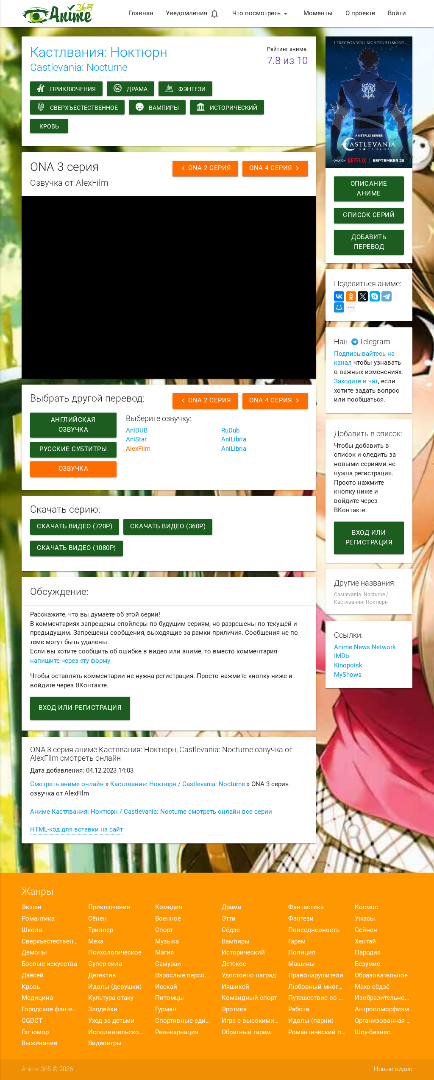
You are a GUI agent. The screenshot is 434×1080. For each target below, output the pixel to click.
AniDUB (136, 430)
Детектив (102, 975)
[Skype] (375, 296)
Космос (366, 907)
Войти (397, 13)
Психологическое (115, 952)
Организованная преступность (383, 1020)
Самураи (168, 964)
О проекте (360, 13)
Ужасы (365, 918)
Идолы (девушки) (115, 987)
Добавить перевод (368, 242)
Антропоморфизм (382, 1009)
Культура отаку (111, 998)
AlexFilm (138, 448)
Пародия (368, 952)
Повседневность (313, 930)
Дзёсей (33, 975)
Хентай (365, 941)
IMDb (341, 656)
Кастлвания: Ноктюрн (98, 52)
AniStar (136, 439)
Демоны (34, 952)
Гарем (297, 941)
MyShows (348, 674)
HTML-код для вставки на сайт (76, 829)
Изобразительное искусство (383, 998)
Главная (141, 13)
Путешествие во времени (316, 998)
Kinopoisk (348, 665)
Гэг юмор (35, 1032)
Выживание (39, 1043)
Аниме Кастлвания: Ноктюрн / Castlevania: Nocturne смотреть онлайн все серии (151, 811)
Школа (32, 930)
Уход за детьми (111, 1020)
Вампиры (164, 107)
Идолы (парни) (311, 1020)
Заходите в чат (356, 381)
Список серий (369, 215)
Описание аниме (369, 188)
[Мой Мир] (339, 307)
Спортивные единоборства (183, 1020)
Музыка (167, 941)
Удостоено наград (249, 975)
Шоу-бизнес (372, 1032)
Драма (137, 89)
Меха (95, 941)
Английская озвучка (73, 424)
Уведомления (193, 13)
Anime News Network (365, 647)
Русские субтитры (73, 449)
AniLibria (233, 439)
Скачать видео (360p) (168, 526)
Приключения (73, 89)
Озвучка (73, 468)
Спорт (164, 930)
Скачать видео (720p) (74, 526)
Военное (168, 918)
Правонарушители (315, 975)
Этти (229, 918)
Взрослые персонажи (183, 975)
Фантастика (306, 907)
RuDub (230, 430)
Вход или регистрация (80, 708)
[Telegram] (386, 296)
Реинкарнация (176, 1032)
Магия (164, 952)
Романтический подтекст (316, 1032)
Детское (234, 964)
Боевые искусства (49, 964)
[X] (363, 296)
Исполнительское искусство (116, 1032)
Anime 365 (36, 1069)
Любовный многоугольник (316, 987)
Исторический (233, 107)
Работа (298, 1009)
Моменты (318, 13)
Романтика (38, 918)
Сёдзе (231, 930)
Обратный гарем (246, 1032)
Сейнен (366, 930)
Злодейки (102, 1009)
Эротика (234, 1009)
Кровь (49, 126)
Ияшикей (235, 987)
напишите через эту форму (70, 660)
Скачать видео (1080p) (76, 548)
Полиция (301, 952)
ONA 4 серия (275, 168)
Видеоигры (105, 1043)
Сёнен (97, 918)
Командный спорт (249, 998)
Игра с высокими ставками (250, 1020)
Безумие (367, 964)
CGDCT (32, 1020)
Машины (301, 964)
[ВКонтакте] (339, 296)
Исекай (166, 987)
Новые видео (393, 1069)
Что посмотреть (261, 13)
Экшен (32, 907)
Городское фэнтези (50, 1009)
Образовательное (381, 975)
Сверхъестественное (84, 107)
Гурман (165, 1009)
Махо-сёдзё (372, 987)
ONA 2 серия (205, 168)
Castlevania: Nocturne (78, 67)
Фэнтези (192, 89)
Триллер (100, 930)
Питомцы (169, 998)
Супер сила (105, 964)
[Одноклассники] (351, 296)
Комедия (168, 907)
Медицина (37, 998)
